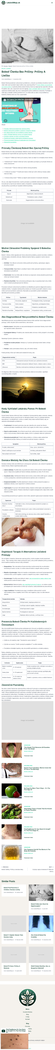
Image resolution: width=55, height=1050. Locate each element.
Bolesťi (3, 68)
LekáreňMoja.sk (8, 79)
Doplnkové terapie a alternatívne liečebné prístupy (18, 138)
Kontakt (27, 1019)
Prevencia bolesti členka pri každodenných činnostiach (20, 140)
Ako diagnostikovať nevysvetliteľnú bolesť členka (18, 132)
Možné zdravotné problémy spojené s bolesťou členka (19, 130)
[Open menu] (52, 2)
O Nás (27, 1017)
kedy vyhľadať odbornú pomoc (38, 88)
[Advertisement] (27, 15)
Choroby (8, 68)
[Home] (2, 66)
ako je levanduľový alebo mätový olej (40, 578)
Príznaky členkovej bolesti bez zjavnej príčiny (17, 128)
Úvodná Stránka (27, 1012)
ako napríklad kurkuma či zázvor (32, 584)
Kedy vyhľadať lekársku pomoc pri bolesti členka (18, 134)
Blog (27, 1014)
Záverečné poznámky (10, 142)
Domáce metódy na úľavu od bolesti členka (16, 136)
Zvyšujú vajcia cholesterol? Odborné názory (43, 869)
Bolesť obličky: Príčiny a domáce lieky (12, 868)
